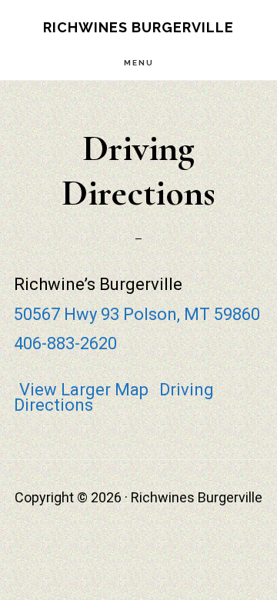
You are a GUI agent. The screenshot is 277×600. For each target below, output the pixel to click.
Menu (139, 62)
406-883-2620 (65, 343)
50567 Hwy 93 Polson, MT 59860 (137, 314)
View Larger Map (84, 389)
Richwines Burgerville (138, 27)
